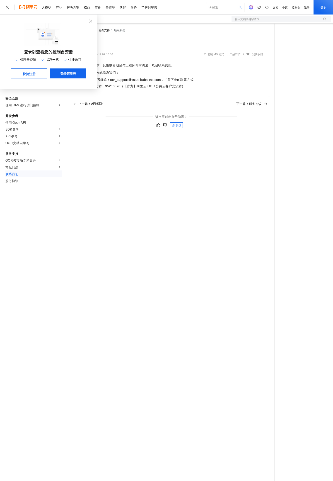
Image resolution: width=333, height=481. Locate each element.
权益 (87, 7)
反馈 (178, 125)
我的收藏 (257, 54)
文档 (275, 7)
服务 (133, 7)
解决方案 (73, 7)
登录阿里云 (68, 73)
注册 (306, 7)
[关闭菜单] (7, 7)
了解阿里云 (149, 7)
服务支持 (104, 30)
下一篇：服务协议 (249, 103)
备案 (285, 7)
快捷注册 (29, 73)
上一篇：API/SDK (90, 103)
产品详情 (235, 54)
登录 (323, 7)
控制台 (296, 7)
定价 (98, 7)
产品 (59, 7)
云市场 (110, 7)
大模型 (46, 7)
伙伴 (123, 7)
